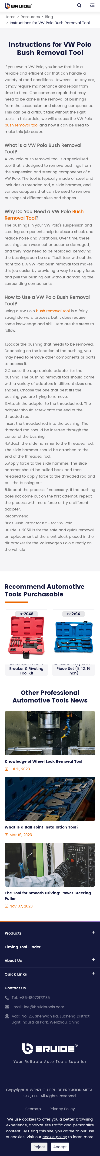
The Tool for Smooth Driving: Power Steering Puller (48, 895)
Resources (30, 17)
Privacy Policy (62, 1109)
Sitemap (33, 1109)
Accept (60, 1147)
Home (10, 17)
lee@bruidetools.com (44, 1007)
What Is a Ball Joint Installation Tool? (42, 827)
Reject (39, 1147)
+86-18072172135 (34, 998)
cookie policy (55, 1137)
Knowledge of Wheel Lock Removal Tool (43, 761)
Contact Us (15, 988)
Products (13, 933)
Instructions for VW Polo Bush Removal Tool (50, 23)
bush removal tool (21, 125)
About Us (13, 961)
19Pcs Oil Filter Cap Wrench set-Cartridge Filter (73, 669)
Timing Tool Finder (22, 947)
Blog (49, 17)
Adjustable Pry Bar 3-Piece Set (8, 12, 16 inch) (26, 669)
